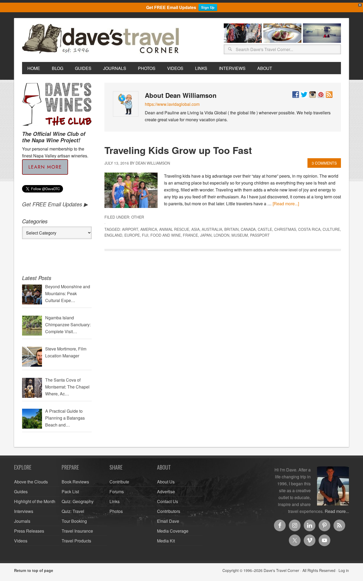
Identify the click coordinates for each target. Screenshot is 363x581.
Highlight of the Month (34, 501)
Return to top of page (33, 570)
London (221, 235)
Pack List (70, 491)
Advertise (166, 491)
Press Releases (29, 531)
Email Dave (168, 521)
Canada (248, 229)
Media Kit (166, 541)
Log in (344, 570)
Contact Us (167, 501)
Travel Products (76, 541)
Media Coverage (172, 531)
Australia (212, 229)
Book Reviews (75, 482)
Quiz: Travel (73, 511)
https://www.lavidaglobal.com (172, 104)
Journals (22, 521)
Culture (331, 229)
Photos (116, 511)
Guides (21, 491)
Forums (116, 491)
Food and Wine (165, 235)
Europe (132, 235)
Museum (239, 235)
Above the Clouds (31, 482)
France (190, 235)
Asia (195, 229)
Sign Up (207, 7)
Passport (260, 235)
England (113, 235)
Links (114, 501)
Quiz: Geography (78, 501)
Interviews (23, 511)
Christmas (285, 229)
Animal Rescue (174, 229)
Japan (206, 235)
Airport (130, 229)
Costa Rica (309, 229)
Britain (231, 229)
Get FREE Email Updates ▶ (55, 204)
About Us (166, 482)
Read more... (337, 511)
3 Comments (324, 163)
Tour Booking (74, 521)
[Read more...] (286, 203)
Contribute (119, 482)
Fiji (145, 235)
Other (137, 217)
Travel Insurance (77, 531)
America (148, 229)
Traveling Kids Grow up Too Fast (178, 150)
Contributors (168, 511)
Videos (20, 541)
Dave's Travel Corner (102, 39)
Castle (265, 229)
